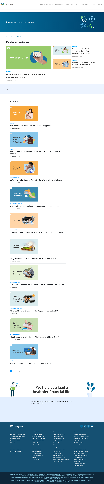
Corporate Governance (79, 463)
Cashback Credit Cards (37, 445)
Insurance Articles (78, 447)
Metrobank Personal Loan (59, 449)
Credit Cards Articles (79, 442)
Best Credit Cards (36, 442)
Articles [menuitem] (92, 4)
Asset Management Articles (80, 449)
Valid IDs (8, 71)
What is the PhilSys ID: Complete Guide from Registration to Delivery (82, 50)
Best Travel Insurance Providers (81, 436)
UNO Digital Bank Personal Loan (60, 447)
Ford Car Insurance (14, 447)
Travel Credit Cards (36, 449)
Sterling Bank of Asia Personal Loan (61, 459)
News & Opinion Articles (80, 459)
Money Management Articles (81, 451)
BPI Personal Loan (57, 453)
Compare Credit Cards (37, 434)
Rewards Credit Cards (37, 447)
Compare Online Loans (58, 438)
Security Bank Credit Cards (38, 455)
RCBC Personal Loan (57, 461)
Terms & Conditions (78, 465)
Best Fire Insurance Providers (81, 438)
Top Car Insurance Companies (17, 436)
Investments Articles (79, 453)
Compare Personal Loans (59, 434)
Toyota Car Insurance (15, 440)
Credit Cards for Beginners (38, 440)
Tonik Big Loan (56, 451)
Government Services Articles (81, 455)
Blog (7, 37)
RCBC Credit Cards (36, 459)
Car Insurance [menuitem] (58, 4)
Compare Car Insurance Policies (17, 434)
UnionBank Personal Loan (59, 442)
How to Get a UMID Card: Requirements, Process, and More (26, 76)
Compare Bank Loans (58, 436)
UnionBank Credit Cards (37, 451)
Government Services (16, 37)
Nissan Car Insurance (15, 449)
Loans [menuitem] (76, 4)
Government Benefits (15, 177)
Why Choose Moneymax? (80, 434)
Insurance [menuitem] (84, 4)
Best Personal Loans (57, 440)
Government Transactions (16, 203)
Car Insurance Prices (15, 438)
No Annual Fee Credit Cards (38, 438)
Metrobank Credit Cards (37, 453)
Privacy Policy (77, 461)
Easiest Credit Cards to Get (38, 436)
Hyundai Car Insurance (15, 451)
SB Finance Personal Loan (59, 457)
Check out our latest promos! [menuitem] (46, 4)
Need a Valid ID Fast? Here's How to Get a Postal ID (83, 63)
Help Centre (77, 440)
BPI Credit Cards (35, 457)
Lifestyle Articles (78, 457)
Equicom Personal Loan (58, 455)
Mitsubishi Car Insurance (16, 442)
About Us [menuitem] (100, 4)
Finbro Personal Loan (58, 445)
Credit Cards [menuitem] (69, 4)
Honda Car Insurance (15, 445)
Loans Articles (77, 445)
